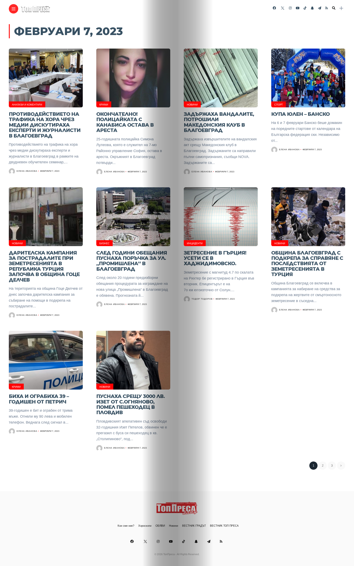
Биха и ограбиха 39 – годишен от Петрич (39, 399)
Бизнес (104, 243)
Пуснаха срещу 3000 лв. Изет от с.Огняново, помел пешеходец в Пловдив (130, 404)
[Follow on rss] (326, 8)
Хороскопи (144, 525)
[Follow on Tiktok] (305, 8)
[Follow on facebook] (274, 8)
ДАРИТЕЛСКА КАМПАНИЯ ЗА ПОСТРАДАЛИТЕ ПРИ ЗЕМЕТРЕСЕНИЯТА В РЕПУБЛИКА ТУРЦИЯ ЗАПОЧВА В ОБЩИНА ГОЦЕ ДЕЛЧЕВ (44, 266)
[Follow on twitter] (282, 8)
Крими (103, 104)
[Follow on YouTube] (298, 8)
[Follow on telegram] (319, 8)
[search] (333, 8)
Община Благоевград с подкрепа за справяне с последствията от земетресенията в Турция (307, 263)
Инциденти (195, 243)
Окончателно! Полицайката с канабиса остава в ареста (125, 122)
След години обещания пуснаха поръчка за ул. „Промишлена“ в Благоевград (131, 261)
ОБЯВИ (160, 525)
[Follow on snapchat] (312, 8)
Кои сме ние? (126, 525)
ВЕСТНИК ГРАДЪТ (194, 525)
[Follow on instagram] (290, 8)
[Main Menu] (13, 9)
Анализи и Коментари (27, 104)
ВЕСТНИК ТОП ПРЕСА (224, 525)
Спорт (278, 104)
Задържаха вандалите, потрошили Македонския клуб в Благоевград (219, 122)
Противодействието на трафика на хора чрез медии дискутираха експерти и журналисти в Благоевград (45, 125)
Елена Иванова (27, 171)
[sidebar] (341, 8)
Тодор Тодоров (202, 298)
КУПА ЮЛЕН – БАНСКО (300, 114)
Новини (192, 104)
